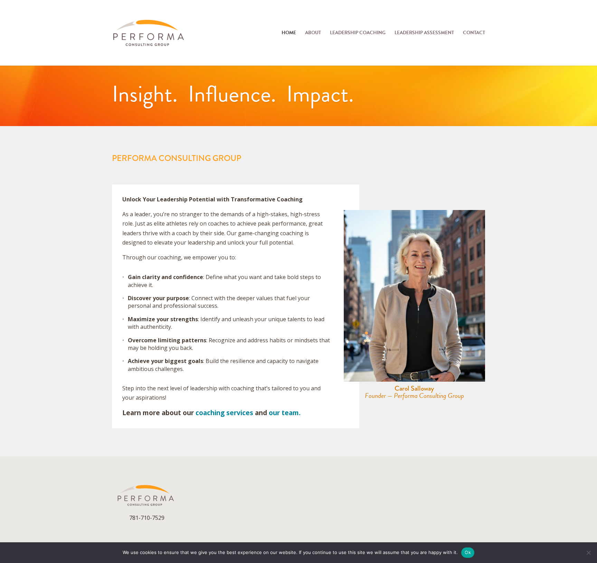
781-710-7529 (146, 518)
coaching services (224, 412)
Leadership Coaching (358, 33)
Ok (468, 552)
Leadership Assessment (424, 33)
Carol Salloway (414, 388)
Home (289, 33)
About (313, 33)
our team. (285, 412)
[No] (588, 552)
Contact (474, 33)
